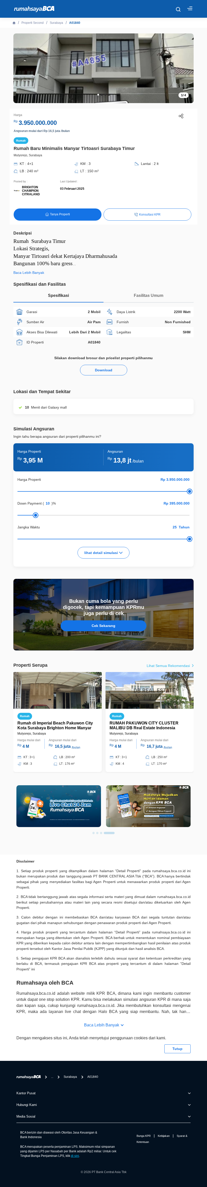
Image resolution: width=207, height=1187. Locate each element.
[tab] (58, 296)
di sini (75, 1156)
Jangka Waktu (28, 527)
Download (103, 370)
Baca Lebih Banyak (101, 1025)
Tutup (177, 1049)
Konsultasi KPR (150, 214)
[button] (98, 95)
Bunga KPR (144, 1135)
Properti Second (32, 23)
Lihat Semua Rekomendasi (169, 666)
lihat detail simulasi (101, 553)
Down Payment (29, 503)
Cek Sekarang (103, 626)
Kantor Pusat (26, 1093)
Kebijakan (164, 1135)
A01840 (74, 23)
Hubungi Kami (26, 1105)
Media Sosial (25, 1116)
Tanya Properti (60, 214)
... (52, 1077)
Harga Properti (29, 479)
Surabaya (56, 23)
